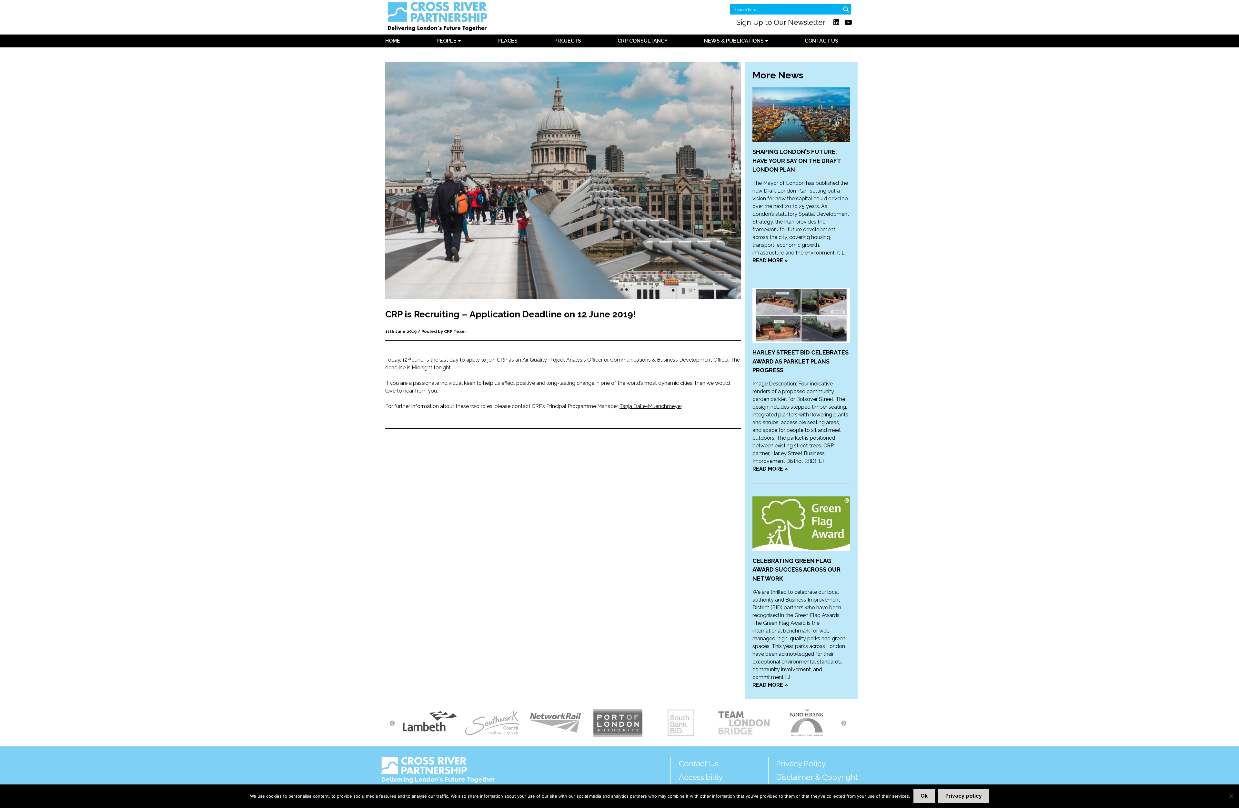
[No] (1231, 796)
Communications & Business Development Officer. (669, 360)
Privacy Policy (801, 763)
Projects (567, 41)
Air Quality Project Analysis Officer (562, 360)
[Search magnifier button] (846, 9)
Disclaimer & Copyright (817, 777)
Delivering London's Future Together (438, 779)
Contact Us (821, 41)
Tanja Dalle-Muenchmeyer (650, 406)
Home (392, 41)
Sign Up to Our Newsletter (780, 22)
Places (508, 41)
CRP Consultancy (643, 41)
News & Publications (734, 41)
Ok (924, 796)
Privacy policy (963, 796)
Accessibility (701, 777)
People (447, 41)
